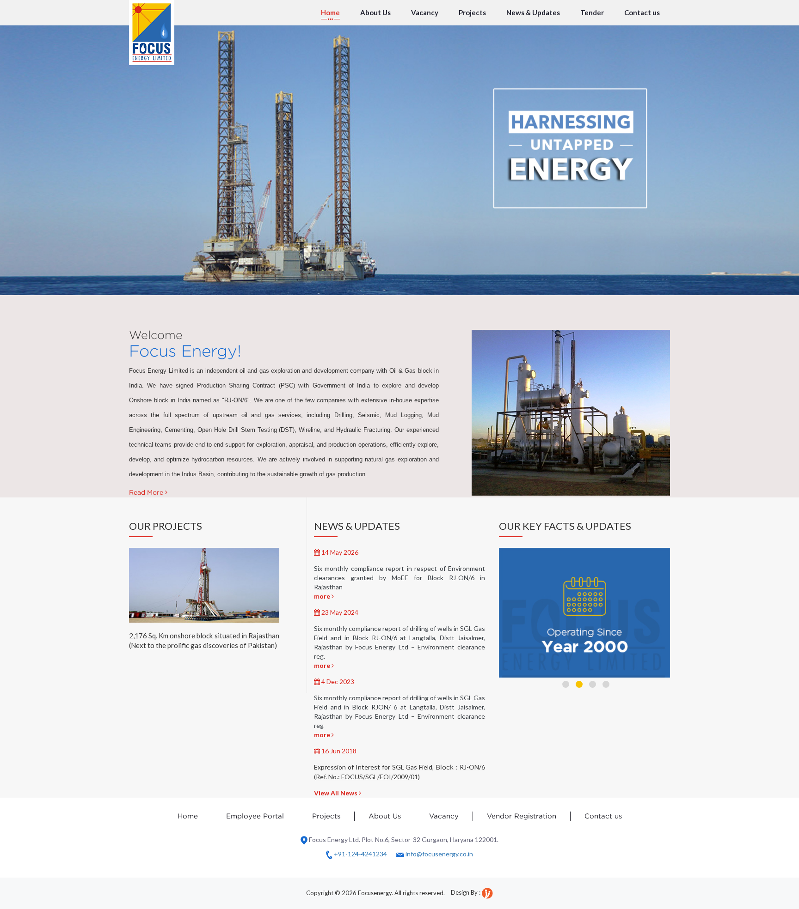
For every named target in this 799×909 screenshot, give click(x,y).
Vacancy (424, 12)
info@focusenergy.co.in (438, 854)
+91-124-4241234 (360, 854)
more (323, 596)
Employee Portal (255, 816)
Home (330, 12)
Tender (592, 12)
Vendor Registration (521, 816)
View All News (336, 793)
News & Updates (533, 12)
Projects (472, 12)
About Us (375, 12)
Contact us (642, 12)
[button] (565, 684)
